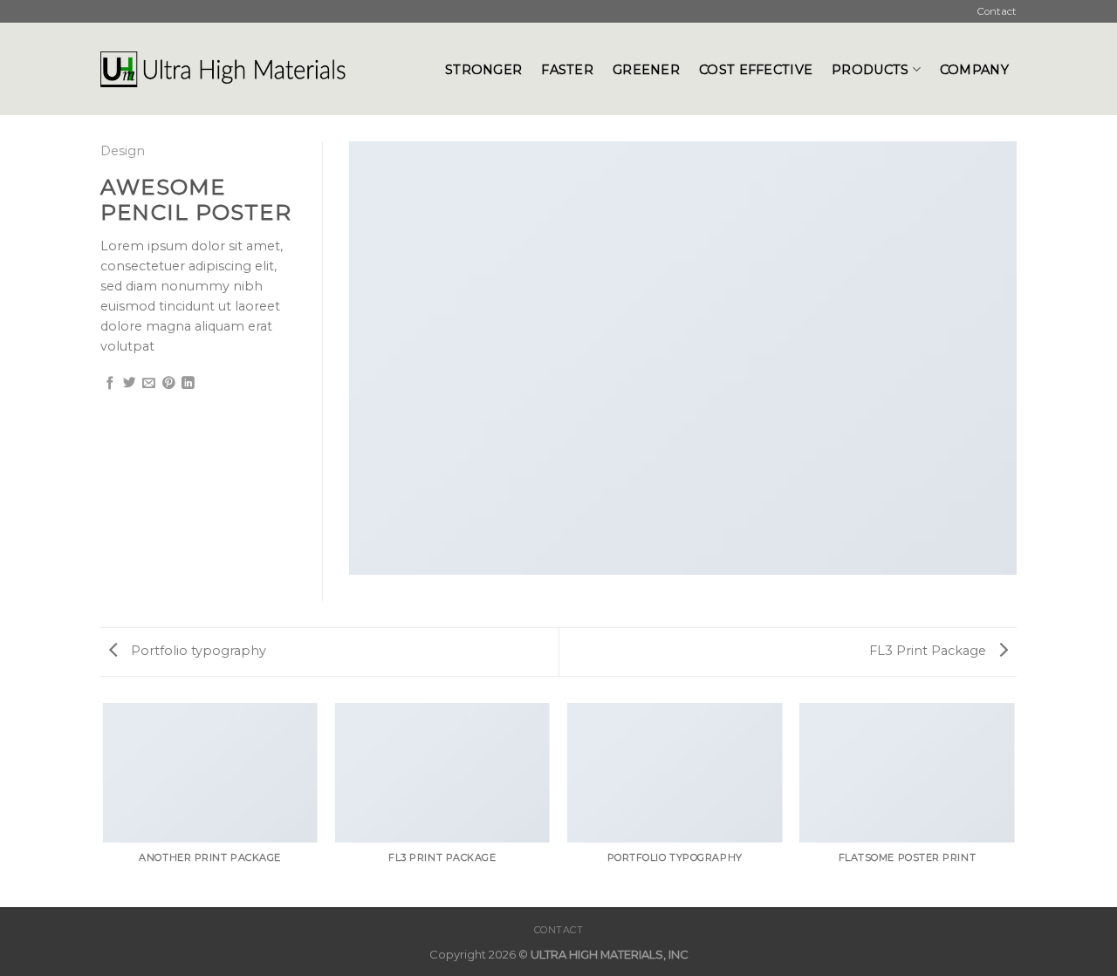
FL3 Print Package (929, 651)
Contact (997, 11)
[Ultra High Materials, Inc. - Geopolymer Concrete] (259, 69)
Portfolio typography (196, 651)
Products (870, 70)
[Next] (1014, 803)
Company (974, 70)
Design (122, 151)
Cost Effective (755, 70)
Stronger (483, 70)
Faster (567, 70)
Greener (646, 70)
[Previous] (104, 803)
